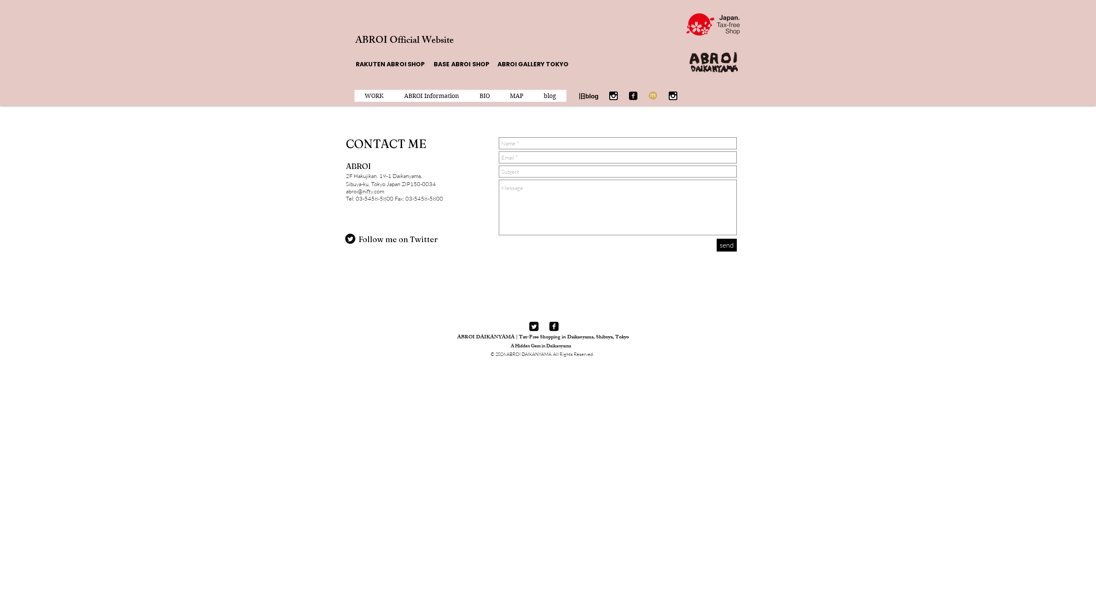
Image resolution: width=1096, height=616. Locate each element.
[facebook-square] (554, 326)
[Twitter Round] (350, 239)
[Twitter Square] (534, 326)
